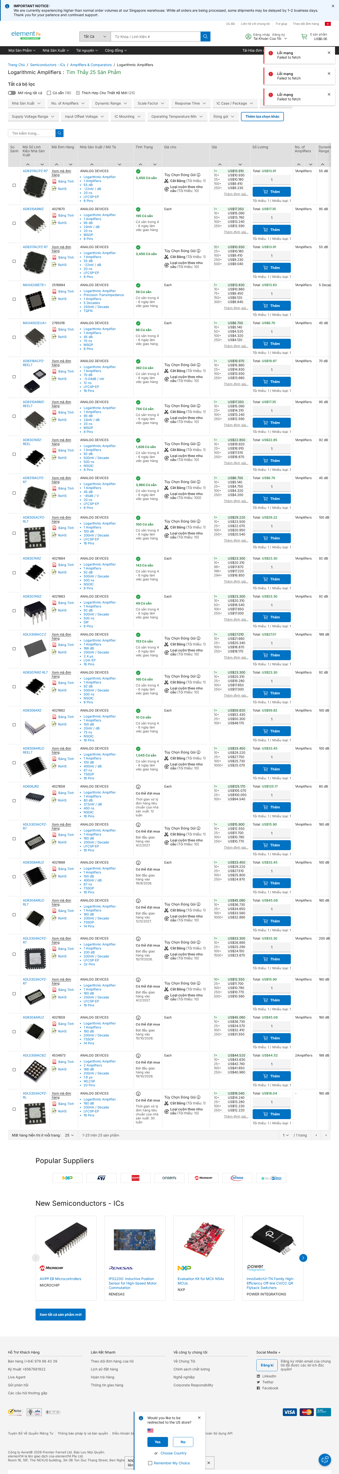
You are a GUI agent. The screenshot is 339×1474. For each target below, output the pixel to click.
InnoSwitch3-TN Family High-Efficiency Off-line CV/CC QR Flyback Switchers (270, 1283)
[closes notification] (333, 6)
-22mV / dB (92, 189)
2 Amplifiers (93, 1065)
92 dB (88, 454)
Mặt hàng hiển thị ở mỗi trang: (36, 1135)
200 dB (89, 952)
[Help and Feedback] (325, 1460)
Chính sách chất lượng (191, 1369)
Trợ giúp (281, 24)
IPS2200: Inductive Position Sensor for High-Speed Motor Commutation (133, 1283)
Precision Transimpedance (104, 295)
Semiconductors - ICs (47, 65)
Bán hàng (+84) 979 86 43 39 (32, 1361)
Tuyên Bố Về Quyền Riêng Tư (30, 1433)
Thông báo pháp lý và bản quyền (83, 1433)
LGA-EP (90, 660)
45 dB (88, 337)
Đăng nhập (261, 35)
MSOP (88, 235)
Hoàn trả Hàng (102, 1377)
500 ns (89, 462)
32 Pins (89, 964)
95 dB (88, 223)
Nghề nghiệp (184, 1377)
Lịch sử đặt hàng (104, 1369)
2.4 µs (88, 656)
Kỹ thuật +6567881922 (27, 1369)
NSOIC (89, 466)
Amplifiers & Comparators (91, 65)
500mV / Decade (96, 458)
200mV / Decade (96, 535)
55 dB (88, 185)
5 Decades (92, 303)
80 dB (88, 800)
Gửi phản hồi (18, 1385)
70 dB (88, 375)
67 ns (88, 770)
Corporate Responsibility (193, 1385)
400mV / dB (93, 766)
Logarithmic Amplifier (100, 177)
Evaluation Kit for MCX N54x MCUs (201, 1281)
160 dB (89, 838)
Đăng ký (278, 35)
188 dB (89, 648)
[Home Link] (26, 36)
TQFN (88, 311)
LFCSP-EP (91, 197)
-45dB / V (91, 496)
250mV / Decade (96, 307)
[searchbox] (156, 36)
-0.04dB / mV (94, 379)
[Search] (205, 36)
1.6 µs (88, 1077)
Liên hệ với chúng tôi (255, 24)
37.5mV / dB (93, 804)
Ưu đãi (230, 24)
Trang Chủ (16, 65)
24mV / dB (92, 227)
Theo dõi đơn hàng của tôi (112, 1361)
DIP (86, 622)
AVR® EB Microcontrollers (60, 1279)
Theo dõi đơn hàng (306, 24)
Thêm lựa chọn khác (262, 116)
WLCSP (89, 1081)
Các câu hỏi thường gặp (27, 1393)
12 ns (88, 383)
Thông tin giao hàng (107, 1385)
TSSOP (89, 774)
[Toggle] (12, 93)
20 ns (88, 193)
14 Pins (89, 926)
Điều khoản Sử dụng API (213, 1433)
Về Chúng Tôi (184, 1361)
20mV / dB (92, 728)
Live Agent (17, 1377)
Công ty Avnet (19, 1452)
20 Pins (89, 1085)
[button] (21, 50)
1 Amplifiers (92, 181)
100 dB (89, 531)
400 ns (89, 808)
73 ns (88, 732)
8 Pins (88, 201)
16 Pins (89, 391)
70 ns (88, 341)
